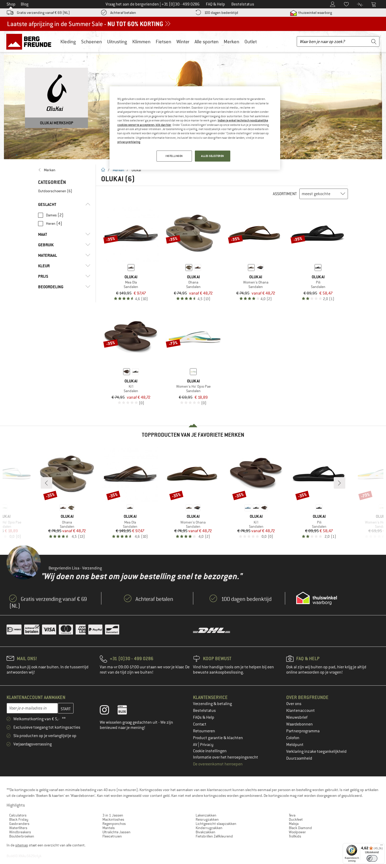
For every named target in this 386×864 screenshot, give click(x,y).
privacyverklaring (128, 142)
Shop (11, 4)
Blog (24, 4)
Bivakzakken (205, 832)
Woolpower (297, 832)
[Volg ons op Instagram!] (108, 711)
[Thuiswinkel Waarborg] (316, 598)
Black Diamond (300, 827)
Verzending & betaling (212, 703)
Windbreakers (20, 832)
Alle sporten (206, 42)
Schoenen (91, 42)
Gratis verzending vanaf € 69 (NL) (43, 12)
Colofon (292, 737)
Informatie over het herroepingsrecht (225, 757)
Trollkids (295, 836)
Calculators (18, 815)
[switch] (372, 858)
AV (195, 744)
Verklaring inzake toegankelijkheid (316, 751)
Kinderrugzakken (209, 827)
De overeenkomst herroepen (218, 764)
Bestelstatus (204, 710)
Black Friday (18, 819)
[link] (64, 170)
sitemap (21, 845)
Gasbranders (19, 823)
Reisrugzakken (207, 819)
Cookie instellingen (210, 751)
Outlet (250, 42)
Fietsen (163, 42)
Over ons (293, 703)
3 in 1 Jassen (112, 815)
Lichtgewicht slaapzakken (216, 823)
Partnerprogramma (303, 731)
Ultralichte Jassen (116, 832)
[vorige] (46, 483)
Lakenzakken (206, 815)
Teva (292, 815)
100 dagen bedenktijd (221, 12)
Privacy (206, 744)
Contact (199, 724)
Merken (231, 42)
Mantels (108, 827)
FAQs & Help (203, 717)
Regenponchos (114, 823)
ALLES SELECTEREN (212, 156)
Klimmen (141, 42)
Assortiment (285, 193)
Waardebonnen (299, 724)
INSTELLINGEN (174, 156)
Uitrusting (117, 42)
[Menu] (381, 846)
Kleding (68, 42)
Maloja (294, 823)
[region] (194, 128)
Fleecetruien (112, 836)
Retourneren (204, 731)
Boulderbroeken (21, 836)
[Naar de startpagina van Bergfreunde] (30, 41)
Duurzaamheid (299, 758)
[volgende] (339, 483)
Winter (182, 42)
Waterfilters (18, 827)
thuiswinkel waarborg (315, 12)
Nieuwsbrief (296, 717)
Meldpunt (295, 744)
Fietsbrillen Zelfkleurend (214, 836)
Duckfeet (296, 819)
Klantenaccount (300, 710)
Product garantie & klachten (218, 737)
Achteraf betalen (123, 12)
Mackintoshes (113, 819)
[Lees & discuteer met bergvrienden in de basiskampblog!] (126, 711)
